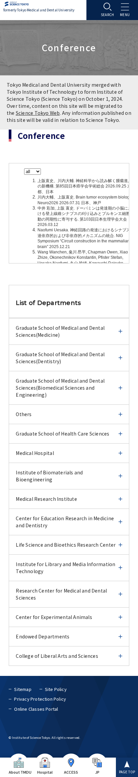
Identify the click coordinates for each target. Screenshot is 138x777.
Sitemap (22, 689)
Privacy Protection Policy (40, 699)
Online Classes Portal (36, 709)
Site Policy (56, 689)
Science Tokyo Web (38, 112)
